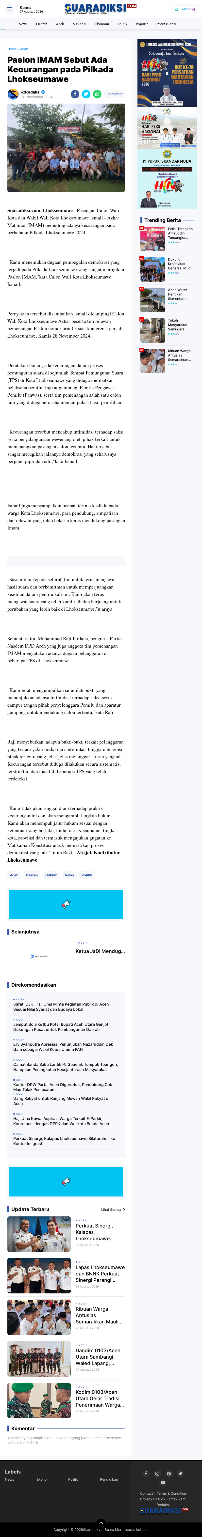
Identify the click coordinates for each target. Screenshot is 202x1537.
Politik (122, 23)
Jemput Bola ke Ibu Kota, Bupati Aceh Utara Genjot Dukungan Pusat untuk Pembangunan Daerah (60, 1027)
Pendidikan (109, 1479)
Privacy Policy (151, 1499)
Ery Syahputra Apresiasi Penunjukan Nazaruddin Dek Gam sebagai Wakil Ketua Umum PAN (63, 1047)
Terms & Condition (171, 1493)
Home (12, 49)
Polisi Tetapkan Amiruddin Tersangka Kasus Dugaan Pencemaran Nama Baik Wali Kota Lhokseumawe (180, 233)
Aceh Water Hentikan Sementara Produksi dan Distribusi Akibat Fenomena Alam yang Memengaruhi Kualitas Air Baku (181, 294)
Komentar (114, 94)
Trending (187, 9)
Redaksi (163, 1505)
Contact (146, 1493)
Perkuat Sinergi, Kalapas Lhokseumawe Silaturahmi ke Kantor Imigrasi (64, 1141)
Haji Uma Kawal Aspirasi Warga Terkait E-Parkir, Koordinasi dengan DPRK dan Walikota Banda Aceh (61, 1121)
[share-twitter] (86, 94)
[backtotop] (101, 1524)
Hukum (51, 875)
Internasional (166, 23)
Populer (142, 23)
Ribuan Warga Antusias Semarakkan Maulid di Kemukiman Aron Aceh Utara (99, 1315)
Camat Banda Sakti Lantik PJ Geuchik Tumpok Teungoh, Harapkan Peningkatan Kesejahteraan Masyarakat (65, 1067)
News (23, 23)
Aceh (60, 23)
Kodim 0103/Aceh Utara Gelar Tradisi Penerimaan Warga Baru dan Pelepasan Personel (99, 1398)
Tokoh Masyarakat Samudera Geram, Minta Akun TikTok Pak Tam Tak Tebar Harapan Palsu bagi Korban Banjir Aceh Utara (180, 325)
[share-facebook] (75, 94)
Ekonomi (102, 23)
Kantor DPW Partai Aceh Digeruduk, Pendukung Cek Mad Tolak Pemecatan (62, 1087)
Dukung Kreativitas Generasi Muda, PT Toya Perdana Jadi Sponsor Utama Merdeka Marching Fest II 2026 (181, 264)
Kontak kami (176, 1499)
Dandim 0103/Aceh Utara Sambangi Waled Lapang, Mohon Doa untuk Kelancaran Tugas (98, 1357)
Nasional (79, 23)
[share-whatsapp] (97, 94)
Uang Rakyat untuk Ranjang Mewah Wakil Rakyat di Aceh (61, 1101)
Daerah (41, 23)
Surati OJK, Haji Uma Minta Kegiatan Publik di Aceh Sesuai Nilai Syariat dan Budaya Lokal (61, 1007)
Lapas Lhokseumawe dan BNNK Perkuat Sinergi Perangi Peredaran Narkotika (100, 1273)
